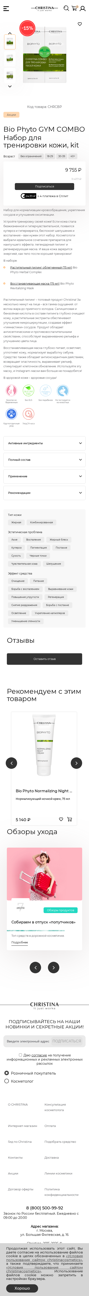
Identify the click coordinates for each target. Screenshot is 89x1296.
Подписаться (44, 186)
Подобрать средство (60, 1141)
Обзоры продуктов (60, 910)
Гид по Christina (20, 1141)
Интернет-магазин (22, 1126)
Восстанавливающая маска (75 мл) (35, 283)
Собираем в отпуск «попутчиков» (43, 922)
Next (10, 85)
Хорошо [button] (22, 1288)
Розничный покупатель (33, 1073)
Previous (10, 32)
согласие (39, 1055)
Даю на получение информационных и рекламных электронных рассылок (45, 1059)
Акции (13, 1173)
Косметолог (22, 1081)
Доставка (51, 1157)
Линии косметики (58, 1173)
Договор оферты (20, 1189)
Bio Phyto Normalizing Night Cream (44, 791)
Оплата (50, 1126)
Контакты (15, 1157)
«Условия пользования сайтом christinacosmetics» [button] (44, 1258)
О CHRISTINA (18, 1104)
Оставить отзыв (45, 659)
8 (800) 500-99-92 (44, 1208)
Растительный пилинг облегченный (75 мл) (41, 267)
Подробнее (19, 942)
